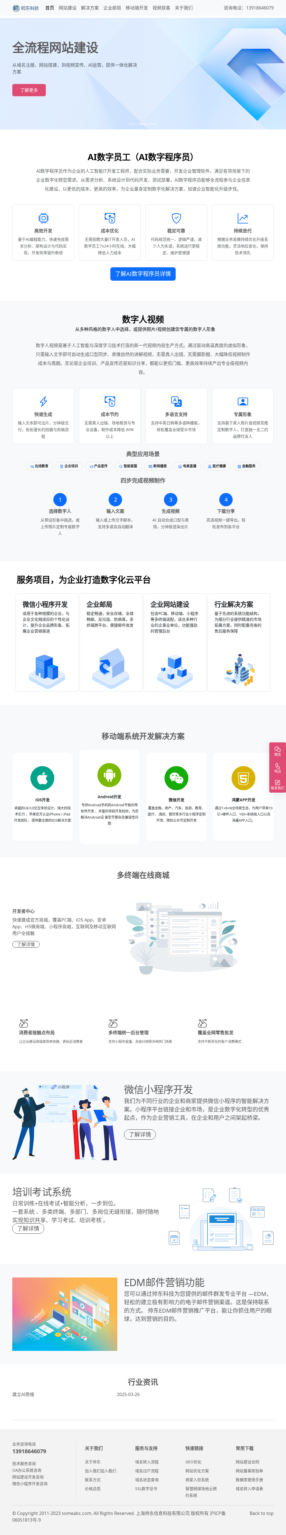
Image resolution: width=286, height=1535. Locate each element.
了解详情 (26, 944)
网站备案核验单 (249, 1470)
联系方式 (93, 1479)
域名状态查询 (147, 1479)
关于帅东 (93, 1461)
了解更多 (29, 90)
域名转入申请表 (249, 1488)
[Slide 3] (153, 124)
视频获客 (161, 8)
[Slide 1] (133, 124)
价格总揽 (93, 1488)
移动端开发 (137, 8)
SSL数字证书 (146, 1488)
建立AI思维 (76, 1394)
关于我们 (184, 8)
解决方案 (90, 8)
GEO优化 (193, 1461)
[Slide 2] (143, 124)
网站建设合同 (247, 1461)
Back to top (262, 1513)
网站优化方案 (197, 1470)
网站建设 (68, 8)
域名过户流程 (147, 1470)
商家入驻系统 (197, 1479)
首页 (49, 8)
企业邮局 (112, 8)
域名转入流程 (147, 1461)
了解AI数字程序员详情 (143, 274)
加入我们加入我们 (100, 1470)
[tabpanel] (143, 639)
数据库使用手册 (249, 1479)
